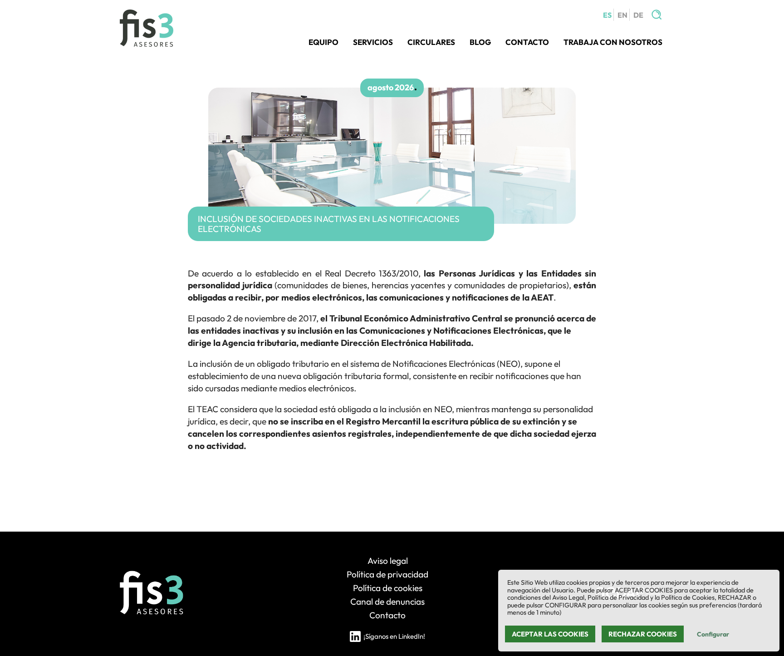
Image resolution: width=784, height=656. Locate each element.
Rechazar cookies (642, 634)
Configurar (713, 634)
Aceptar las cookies (550, 634)
